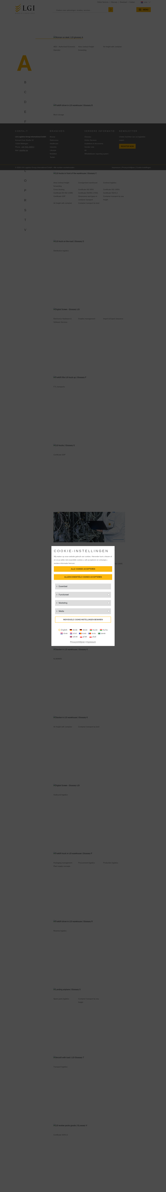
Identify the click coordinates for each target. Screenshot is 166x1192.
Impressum (91, 642)
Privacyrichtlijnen (77, 642)
